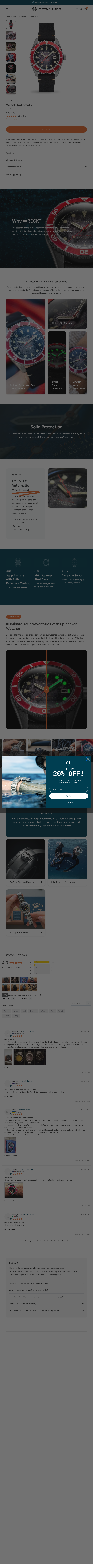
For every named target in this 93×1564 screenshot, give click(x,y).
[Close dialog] (88, 759)
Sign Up (69, 796)
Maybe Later (68, 802)
